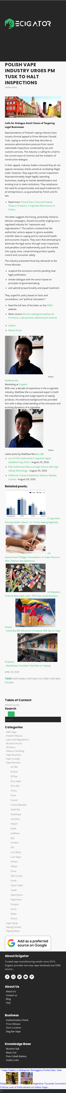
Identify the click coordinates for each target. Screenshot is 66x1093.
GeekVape (16, 814)
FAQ (8, 1002)
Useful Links (12, 1060)
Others (14, 861)
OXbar (14, 866)
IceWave (15, 833)
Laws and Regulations (17, 739)
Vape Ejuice (17, 894)
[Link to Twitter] (19, 977)
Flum (13, 795)
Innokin (15, 842)
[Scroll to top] (1, 1091)
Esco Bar (15, 785)
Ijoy (12, 837)
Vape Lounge (13, 758)
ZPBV (50, 305)
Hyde (13, 828)
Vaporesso (16, 899)
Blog (8, 998)
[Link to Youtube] (25, 977)
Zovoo (14, 918)
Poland (9, 682)
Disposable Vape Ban (25, 678)
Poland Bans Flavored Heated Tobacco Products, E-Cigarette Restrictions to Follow (31, 205)
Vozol (13, 908)
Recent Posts (15, 330)
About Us (11, 991)
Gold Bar (15, 819)
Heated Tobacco (14, 735)
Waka (13, 913)
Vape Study (12, 923)
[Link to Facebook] (7, 977)
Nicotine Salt (12, 1048)
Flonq (14, 790)
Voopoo (15, 904)
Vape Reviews (13, 762)
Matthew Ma (11, 380)
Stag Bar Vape (13, 1031)
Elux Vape (16, 781)
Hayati (14, 823)
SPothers (10, 747)
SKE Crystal (16, 875)
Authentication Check (17, 1020)
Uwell (14, 890)
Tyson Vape (17, 885)
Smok (14, 880)
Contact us (11, 995)
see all (39, 453)
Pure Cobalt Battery (16, 1056)
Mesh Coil (11, 1052)
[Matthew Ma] (24, 373)
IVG (12, 847)
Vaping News (11, 87)
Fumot (14, 800)
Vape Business (13, 754)
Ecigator (23, 384)
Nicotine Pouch (14, 743)
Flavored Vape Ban (49, 678)
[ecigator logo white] (28, 30)
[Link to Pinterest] (31, 977)
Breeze (14, 771)
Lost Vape (16, 856)
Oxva (13, 871)
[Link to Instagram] (13, 977)
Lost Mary (16, 852)
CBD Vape (11, 731)
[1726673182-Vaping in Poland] (33, 107)
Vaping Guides (13, 926)
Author (12, 325)
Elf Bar (14, 776)
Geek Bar (15, 809)
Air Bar (14, 766)
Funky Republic (19, 804)
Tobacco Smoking (15, 750)
